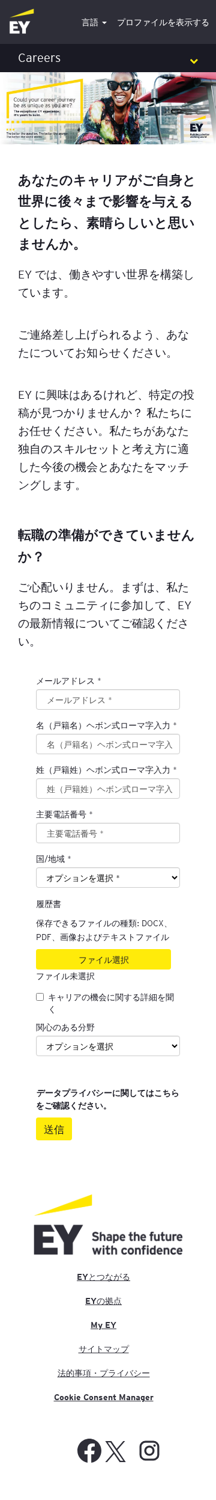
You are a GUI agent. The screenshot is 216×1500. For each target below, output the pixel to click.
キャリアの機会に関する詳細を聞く (111, 1002)
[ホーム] (21, 22)
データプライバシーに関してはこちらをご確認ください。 (107, 1099)
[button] (108, 58)
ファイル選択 (104, 959)
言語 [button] (91, 22)
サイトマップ (104, 1349)
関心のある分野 (65, 1026)
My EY (103, 1325)
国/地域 (50, 858)
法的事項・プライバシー (104, 1373)
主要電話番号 (64, 813)
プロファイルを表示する (163, 22)
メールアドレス (68, 680)
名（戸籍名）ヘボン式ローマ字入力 (106, 724)
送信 (54, 1129)
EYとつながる (103, 1276)
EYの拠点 (103, 1301)
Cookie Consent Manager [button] (104, 1397)
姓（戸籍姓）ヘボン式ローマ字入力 (106, 769)
